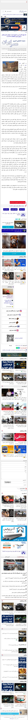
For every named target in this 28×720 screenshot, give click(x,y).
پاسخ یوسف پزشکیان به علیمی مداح (18, 592)
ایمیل (25, 466)
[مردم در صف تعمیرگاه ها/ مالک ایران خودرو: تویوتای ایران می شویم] (14, 565)
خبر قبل (6, 209)
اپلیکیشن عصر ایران (18, 338)
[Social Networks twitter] (18, 219)
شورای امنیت (13, 350)
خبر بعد (21, 209)
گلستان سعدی (12, 322)
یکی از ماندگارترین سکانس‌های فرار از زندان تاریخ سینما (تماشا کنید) (8, 297)
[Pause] (3, 247)
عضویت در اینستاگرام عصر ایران (12, 311)
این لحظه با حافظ (12, 319)
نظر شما (25, 461)
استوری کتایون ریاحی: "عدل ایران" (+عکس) (17, 589)
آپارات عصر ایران (12, 330)
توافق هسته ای (8, 350)
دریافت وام (8, 227)
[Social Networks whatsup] (19, 219)
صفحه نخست (25, 31)
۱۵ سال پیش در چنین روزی (12, 315)
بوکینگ (22, 490)
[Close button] (27, 708)
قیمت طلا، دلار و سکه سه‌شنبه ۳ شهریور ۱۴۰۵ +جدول (15, 578)
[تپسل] (2, 234)
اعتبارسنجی (25, 490)
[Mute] (5, 247)
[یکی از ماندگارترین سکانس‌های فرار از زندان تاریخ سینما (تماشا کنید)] (8, 291)
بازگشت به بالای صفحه (21, 524)
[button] (4, 16)
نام (25, 462)
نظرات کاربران (14, 209)
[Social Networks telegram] (16, 219)
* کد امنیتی (24, 480)
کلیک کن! (14, 254)
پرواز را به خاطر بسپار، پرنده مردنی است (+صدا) (11, 214)
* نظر (25, 470)
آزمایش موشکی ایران (19, 350)
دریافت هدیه (9, 713)
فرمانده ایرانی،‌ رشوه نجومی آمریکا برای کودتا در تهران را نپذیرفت (13, 586)
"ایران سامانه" (12, 718)
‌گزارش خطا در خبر (23, 348)
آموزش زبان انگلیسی (13, 326)
